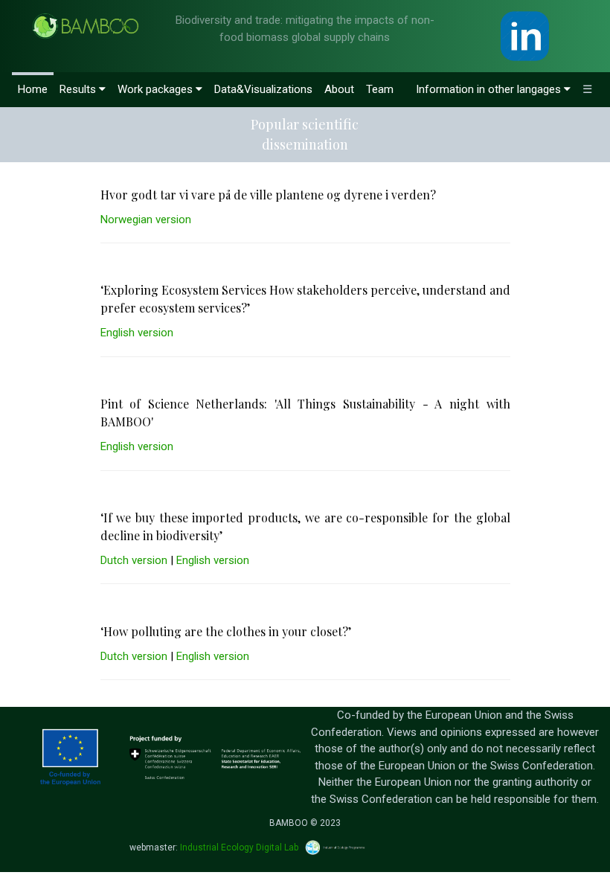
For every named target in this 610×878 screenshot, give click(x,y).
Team (380, 89)
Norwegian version (145, 219)
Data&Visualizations (263, 89)
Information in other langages (490, 89)
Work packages (157, 89)
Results (79, 89)
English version (136, 332)
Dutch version (133, 560)
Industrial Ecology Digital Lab (239, 847)
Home (33, 89)
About (339, 89)
